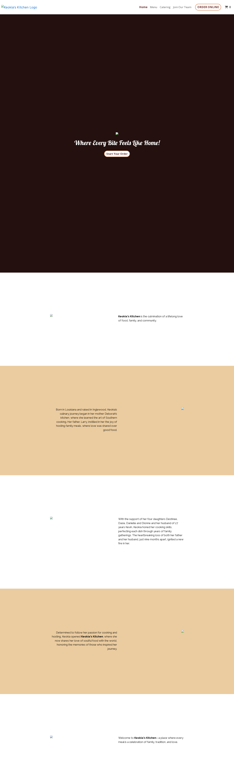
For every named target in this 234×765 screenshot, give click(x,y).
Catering (165, 7)
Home (143, 7)
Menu (153, 7)
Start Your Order (117, 154)
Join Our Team (182, 7)
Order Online (208, 7)
